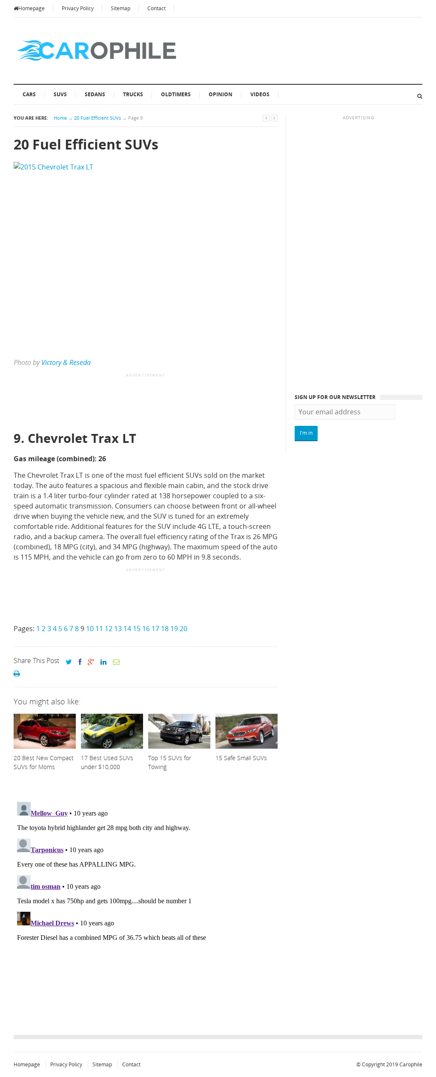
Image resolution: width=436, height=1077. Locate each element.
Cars (29, 94)
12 (108, 628)
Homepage (31, 8)
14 (127, 628)
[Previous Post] (266, 118)
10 (90, 628)
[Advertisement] (169, 403)
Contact (156, 8)
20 (183, 628)
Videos (260, 94)
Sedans (95, 94)
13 (118, 628)
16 (146, 628)
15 (137, 628)
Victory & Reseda (66, 362)
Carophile (410, 1064)
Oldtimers (176, 94)
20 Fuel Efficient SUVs (97, 118)
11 (99, 628)
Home (60, 118)
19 (174, 628)
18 (165, 628)
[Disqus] (146, 904)
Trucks (133, 94)
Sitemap (120, 8)
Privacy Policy (78, 8)
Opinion (220, 94)
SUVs (60, 94)
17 (155, 628)
